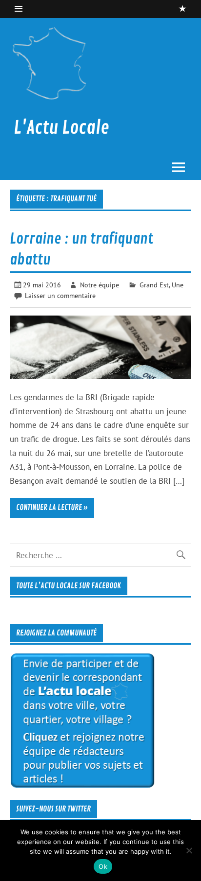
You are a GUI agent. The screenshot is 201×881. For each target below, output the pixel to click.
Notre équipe (99, 284)
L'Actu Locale (61, 128)
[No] (189, 850)
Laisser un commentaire (60, 295)
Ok (103, 866)
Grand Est (154, 284)
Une (177, 284)
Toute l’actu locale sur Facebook (68, 586)
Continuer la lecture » (52, 507)
